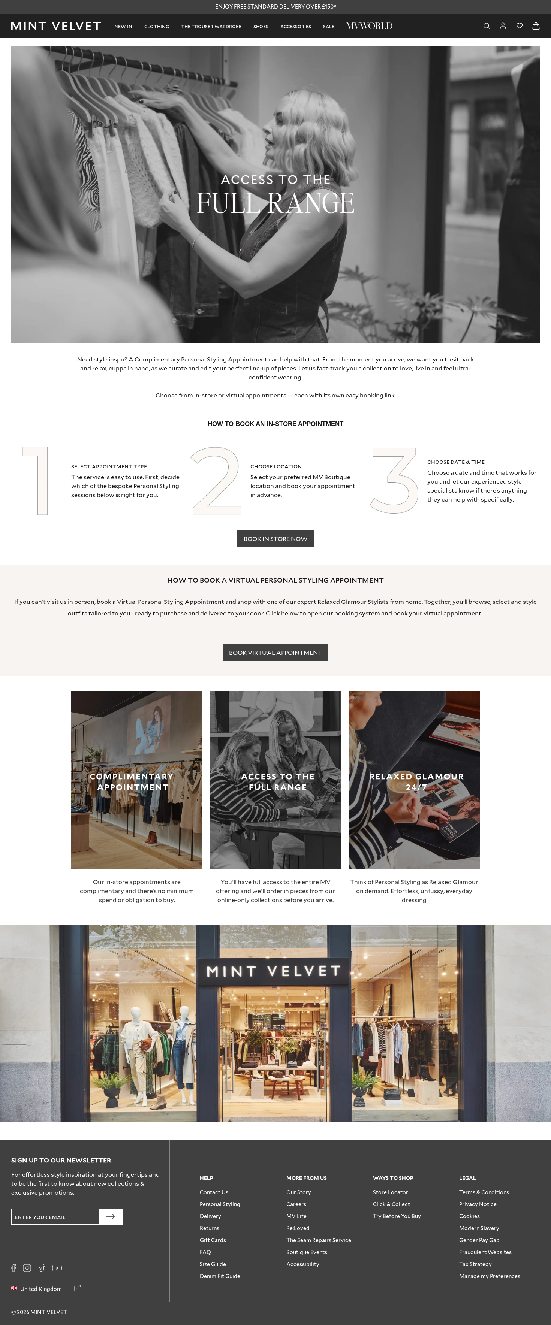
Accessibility (302, 1264)
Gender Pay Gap (479, 1240)
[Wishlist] (519, 26)
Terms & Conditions (484, 1192)
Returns (209, 1228)
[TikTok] (41, 1268)
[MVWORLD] (369, 25)
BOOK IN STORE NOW (276, 538)
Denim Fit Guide (220, 1276)
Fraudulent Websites (485, 1252)
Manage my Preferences (489, 1276)
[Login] (503, 26)
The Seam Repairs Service (318, 1240)
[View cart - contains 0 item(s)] (536, 26)
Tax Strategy (475, 1264)
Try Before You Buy (397, 1216)
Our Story (298, 1192)
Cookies (469, 1216)
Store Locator (390, 1192)
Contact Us (214, 1192)
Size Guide (213, 1264)
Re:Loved (298, 1228)
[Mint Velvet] (56, 26)
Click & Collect (391, 1204)
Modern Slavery (479, 1228)
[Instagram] (27, 1268)
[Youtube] (57, 1268)
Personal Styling (220, 1204)
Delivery (210, 1216)
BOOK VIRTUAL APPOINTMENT (275, 652)
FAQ (205, 1252)
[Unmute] (517, 56)
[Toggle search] (486, 26)
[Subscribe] (111, 1217)
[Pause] (529, 56)
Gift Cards (213, 1240)
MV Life (296, 1216)
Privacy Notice (478, 1204)
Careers (296, 1204)
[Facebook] (13, 1268)
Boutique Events (306, 1252)
